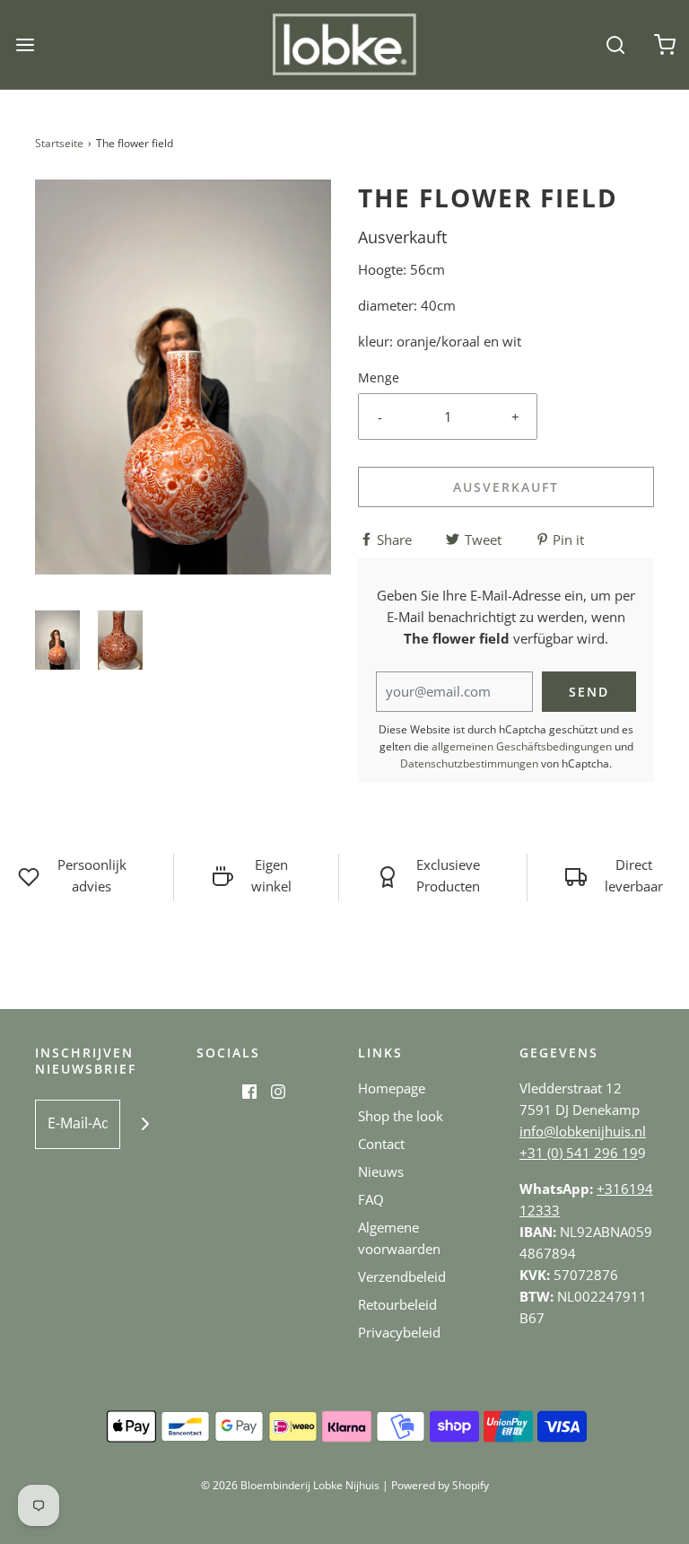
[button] (57, 640)
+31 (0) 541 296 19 (578, 1153)
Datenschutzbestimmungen (469, 763)
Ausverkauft (506, 487)
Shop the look (400, 1116)
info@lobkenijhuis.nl (582, 1131)
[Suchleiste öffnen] (615, 44)
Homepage (391, 1088)
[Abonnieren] (145, 1124)
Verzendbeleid (402, 1276)
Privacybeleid (399, 1332)
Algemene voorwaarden (399, 1238)
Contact (381, 1144)
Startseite (59, 143)
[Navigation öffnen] (24, 44)
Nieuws (381, 1171)
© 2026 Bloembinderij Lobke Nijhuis (290, 1485)
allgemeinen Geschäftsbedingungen (522, 746)
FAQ (371, 1199)
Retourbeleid (397, 1304)
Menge (378, 378)
